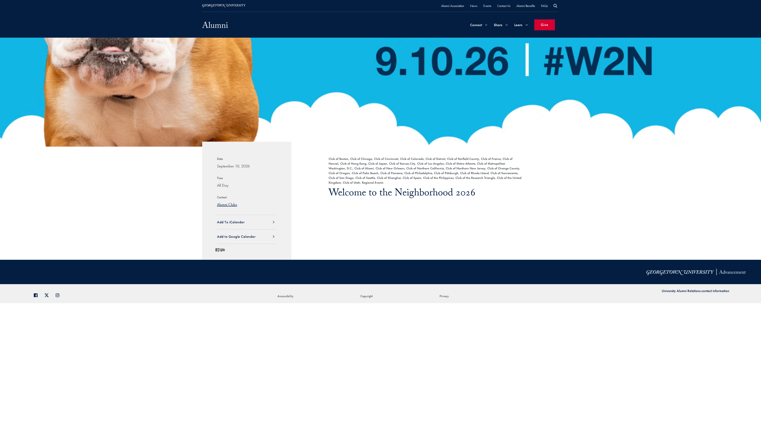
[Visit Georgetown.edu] (224, 5)
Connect (476, 25)
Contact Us (504, 6)
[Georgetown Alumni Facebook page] (37, 294)
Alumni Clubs (227, 204)
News (473, 6)
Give (544, 24)
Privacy (444, 296)
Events (487, 6)
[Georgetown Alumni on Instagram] (58, 294)
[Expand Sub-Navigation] (486, 24)
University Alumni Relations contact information (695, 291)
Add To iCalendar (231, 222)
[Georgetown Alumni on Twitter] (48, 294)
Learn (518, 25)
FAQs (544, 6)
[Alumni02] (215, 25)
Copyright (366, 296)
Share (498, 25)
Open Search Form (555, 5)
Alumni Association (452, 6)
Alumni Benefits (525, 6)
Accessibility (285, 296)
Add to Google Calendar (236, 236)
